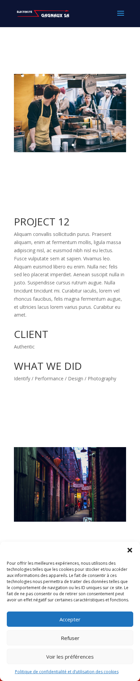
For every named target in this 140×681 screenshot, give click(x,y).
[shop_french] (70, 152)
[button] (129, 550)
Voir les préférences (70, 656)
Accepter (70, 619)
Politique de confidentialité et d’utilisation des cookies (67, 672)
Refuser (70, 638)
